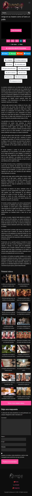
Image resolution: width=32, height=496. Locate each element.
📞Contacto (16, 485)
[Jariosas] (13, 5)
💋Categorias (16, 488)
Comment (3, 418)
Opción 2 (13, 40)
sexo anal (23, 73)
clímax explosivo (21, 60)
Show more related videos (16, 403)
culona (10, 64)
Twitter (6, 53)
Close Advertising (16, 30)
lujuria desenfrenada (10, 68)
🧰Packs (16, 482)
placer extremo (11, 73)
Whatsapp (13, 53)
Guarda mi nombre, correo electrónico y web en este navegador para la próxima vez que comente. (14, 456)
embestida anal (20, 64)
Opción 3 (17, 40)
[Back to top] (29, 492)
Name (3, 436)
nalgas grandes (24, 68)
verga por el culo (16, 81)
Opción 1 (8, 40)
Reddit (20, 53)
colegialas (9, 60)
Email (3, 442)
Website (3, 447)
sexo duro (10, 77)
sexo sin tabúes (21, 77)
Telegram (28, 53)
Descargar (20, 40)
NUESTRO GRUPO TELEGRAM (17, 48)
